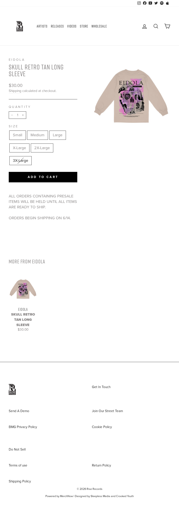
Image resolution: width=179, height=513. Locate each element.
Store (84, 26)
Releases (57, 26)
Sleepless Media (100, 496)
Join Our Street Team (107, 411)
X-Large (19, 147)
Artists (42, 26)
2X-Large (42, 147)
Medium (38, 135)
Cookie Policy (102, 427)
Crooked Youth (125, 496)
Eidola (17, 60)
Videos (72, 26)
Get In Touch (101, 387)
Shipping (15, 91)
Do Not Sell (17, 449)
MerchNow (66, 496)
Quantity (20, 107)
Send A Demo (19, 411)
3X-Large (20, 160)
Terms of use (18, 465)
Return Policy (101, 465)
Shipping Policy (20, 481)
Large (57, 135)
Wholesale (99, 26)
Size (13, 126)
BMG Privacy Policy (23, 427)
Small (17, 135)
